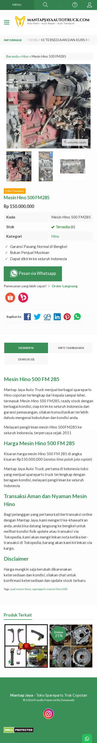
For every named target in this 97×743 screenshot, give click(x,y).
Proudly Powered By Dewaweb (53, 700)
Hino (55, 236)
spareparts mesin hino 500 (49, 589)
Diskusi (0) (26, 359)
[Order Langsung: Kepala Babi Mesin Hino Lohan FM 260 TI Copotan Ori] (54, 662)
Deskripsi (26, 348)
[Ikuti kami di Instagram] (48, 719)
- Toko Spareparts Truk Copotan (48, 695)
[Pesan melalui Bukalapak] (23, 302)
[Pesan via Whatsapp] (60, 5)
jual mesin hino (21, 589)
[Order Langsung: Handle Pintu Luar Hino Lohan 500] (9, 662)
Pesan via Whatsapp (37, 273)
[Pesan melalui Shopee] (10, 302)
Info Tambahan (71, 348)
